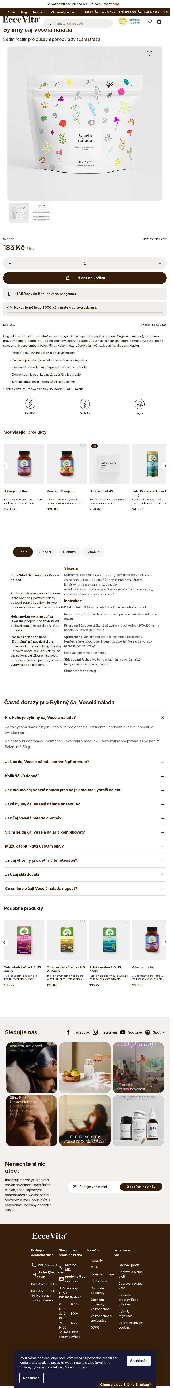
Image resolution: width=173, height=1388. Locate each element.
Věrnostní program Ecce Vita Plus (128, 1299)
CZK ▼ (168, 11)
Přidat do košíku (91, 278)
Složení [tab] (45, 552)
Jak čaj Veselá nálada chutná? (33, 818)
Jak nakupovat (129, 1265)
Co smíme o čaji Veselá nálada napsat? (41, 888)
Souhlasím (138, 1361)
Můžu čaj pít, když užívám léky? (34, 846)
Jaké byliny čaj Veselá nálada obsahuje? (42, 804)
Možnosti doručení (154, 239)
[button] (150, 53)
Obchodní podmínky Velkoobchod (100, 1304)
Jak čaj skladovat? (22, 874)
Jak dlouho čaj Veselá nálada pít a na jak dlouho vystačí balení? (63, 790)
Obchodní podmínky (97, 1290)
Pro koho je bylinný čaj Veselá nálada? (40, 717)
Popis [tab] (22, 552)
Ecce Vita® (159, 325)
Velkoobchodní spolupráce (101, 1318)
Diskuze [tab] (69, 552)
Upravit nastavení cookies (131, 1325)
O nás (95, 1267)
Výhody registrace (126, 1313)
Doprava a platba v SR (131, 1286)
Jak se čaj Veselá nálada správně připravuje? (47, 762)
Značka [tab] (94, 552)
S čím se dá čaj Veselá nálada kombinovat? (45, 832)
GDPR (95, 1327)
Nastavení (31, 1378)
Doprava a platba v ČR (131, 1274)
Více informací (76, 1367)
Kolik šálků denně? (22, 776)
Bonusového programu (57, 294)
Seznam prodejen (103, 1274)
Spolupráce (99, 1281)
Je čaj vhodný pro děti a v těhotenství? (41, 860)
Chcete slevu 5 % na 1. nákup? (125, 1385)
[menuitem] (10, 12)
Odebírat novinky (141, 1186)
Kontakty (97, 1260)
